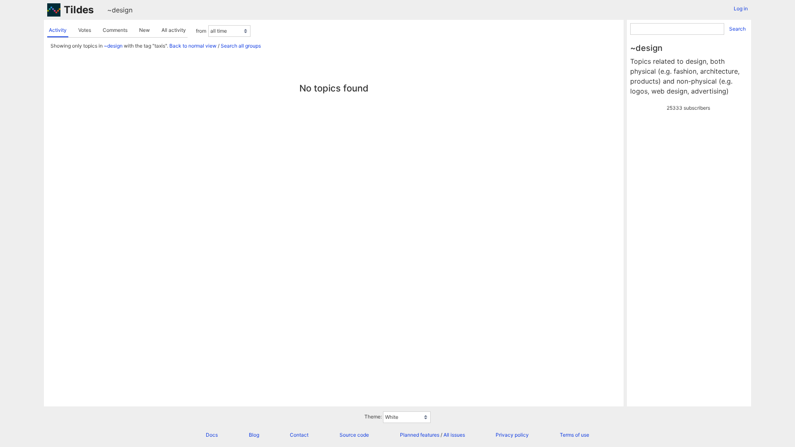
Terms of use (574, 435)
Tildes (79, 10)
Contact (299, 435)
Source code (354, 435)
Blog (254, 435)
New (144, 30)
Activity (58, 30)
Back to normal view (193, 46)
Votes (84, 30)
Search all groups (241, 46)
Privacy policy (512, 435)
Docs (212, 435)
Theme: (373, 416)
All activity (173, 30)
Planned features (419, 435)
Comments (115, 30)
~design (119, 10)
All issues (454, 435)
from (201, 31)
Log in (741, 8)
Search (737, 29)
